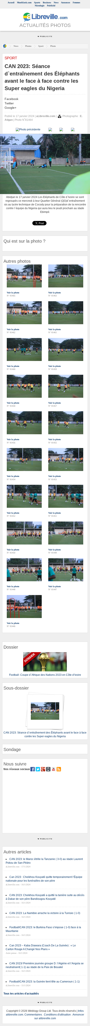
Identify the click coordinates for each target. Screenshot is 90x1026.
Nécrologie (39, 5)
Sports (37, 2)
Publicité (51, 5)
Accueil (11, 2)
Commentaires (33, 1014)
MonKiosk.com (24, 2)
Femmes (76, 2)
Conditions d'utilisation (57, 1014)
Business (47, 2)
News (56, 2)
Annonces (65, 2)
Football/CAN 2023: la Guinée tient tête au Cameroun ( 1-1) (44, 981)
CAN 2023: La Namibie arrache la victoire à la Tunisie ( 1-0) (44, 913)
